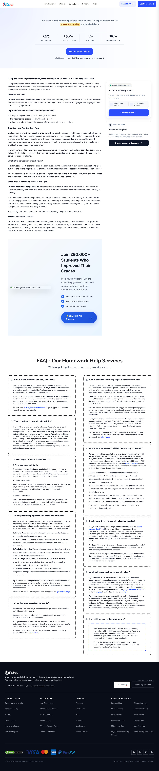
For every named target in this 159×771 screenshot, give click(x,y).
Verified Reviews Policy (49, 726)
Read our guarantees (143, 685)
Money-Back (129, 761)
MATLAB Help (116, 714)
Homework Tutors (141, 709)
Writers (62, 4)
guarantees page (63, 592)
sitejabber (141, 589)
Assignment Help (11, 709)
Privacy (137, 761)
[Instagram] (151, 752)
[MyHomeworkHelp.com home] (11, 672)
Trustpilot (98, 592)
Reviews (85, 4)
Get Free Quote (127, 113)
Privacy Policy (33, 633)
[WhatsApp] (133, 752)
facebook (133, 589)
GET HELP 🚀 (122, 685)
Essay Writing (116, 703)
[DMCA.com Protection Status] (14, 752)
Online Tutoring (117, 709)
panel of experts (131, 463)
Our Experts (80, 726)
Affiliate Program (11, 732)
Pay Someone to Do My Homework (120, 733)
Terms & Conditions (48, 732)
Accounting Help (117, 720)
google (125, 589)
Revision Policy (46, 714)
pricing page (105, 437)
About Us (79, 703)
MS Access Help (117, 726)
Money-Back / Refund (48, 709)
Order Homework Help (14, 703)
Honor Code (45, 720)
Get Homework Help (78, 51)
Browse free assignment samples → (90, 58)
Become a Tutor (82, 732)
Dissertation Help (140, 703)
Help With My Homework (143, 732)
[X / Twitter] (145, 752)
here (126, 592)
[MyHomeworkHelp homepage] (13, 4)
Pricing (96, 4)
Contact (151, 761)
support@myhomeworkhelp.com (41, 686)
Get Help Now (146, 4)
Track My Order (127, 4)
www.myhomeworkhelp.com (34, 408)
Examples (73, 4)
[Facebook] (139, 752)
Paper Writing (139, 714)
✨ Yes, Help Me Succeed (79, 317)
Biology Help (139, 720)
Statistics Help (139, 726)
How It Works (49, 4)
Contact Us (80, 709)
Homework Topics (12, 726)
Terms (144, 761)
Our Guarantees (46, 703)
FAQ (77, 714)
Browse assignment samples (127, 143)
